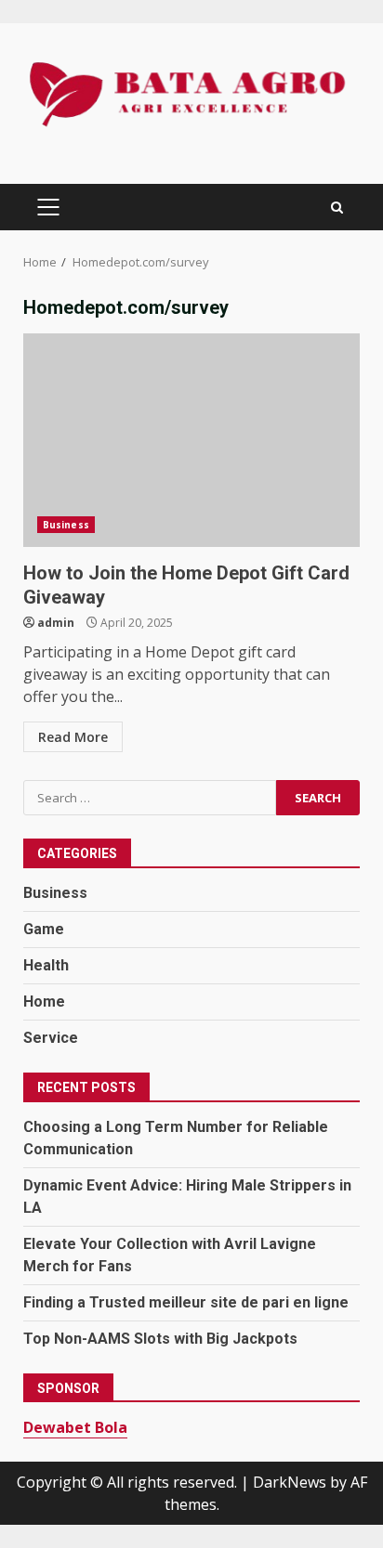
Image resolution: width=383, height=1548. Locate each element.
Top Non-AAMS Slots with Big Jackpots (160, 1338)
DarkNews (289, 1482)
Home (44, 1001)
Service (50, 1038)
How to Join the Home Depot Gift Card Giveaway (191, 440)
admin (55, 623)
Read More (73, 737)
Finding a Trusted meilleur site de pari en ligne (186, 1302)
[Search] (337, 207)
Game (43, 929)
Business (66, 524)
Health (46, 965)
